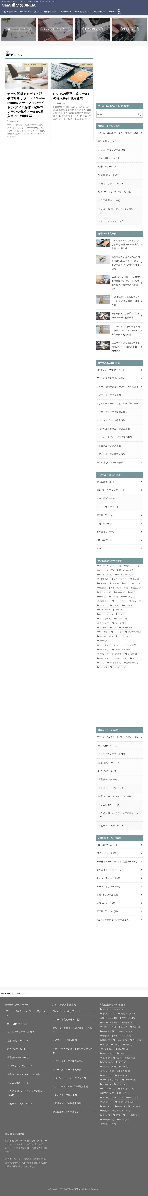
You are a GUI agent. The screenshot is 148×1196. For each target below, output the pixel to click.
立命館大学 (132, 663)
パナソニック (106, 570)
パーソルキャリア (132, 583)
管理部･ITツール (50, 12)
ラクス (136, 658)
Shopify (103, 632)
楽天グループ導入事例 (110, 446)
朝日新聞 (104, 601)
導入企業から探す (10, 12)
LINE (102, 597)
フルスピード (119, 667)
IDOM (128, 605)
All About (127, 628)
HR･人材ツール (100, 12)
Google (120, 592)
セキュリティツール (112, 183)
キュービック (106, 614)
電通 (102, 588)
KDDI (102, 583)
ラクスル (132, 654)
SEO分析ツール (110, 200)
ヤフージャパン (125, 575)
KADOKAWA (134, 632)
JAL (133, 592)
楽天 (135, 579)
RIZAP (119, 610)
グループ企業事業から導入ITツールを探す (118, 386)
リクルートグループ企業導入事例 (115, 437)
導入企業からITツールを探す (111, 462)
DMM (115, 583)
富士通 (103, 641)
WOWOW (104, 610)
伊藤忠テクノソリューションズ (113, 658)
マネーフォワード (119, 588)
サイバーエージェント (110, 566)
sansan (118, 632)
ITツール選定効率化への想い (111, 378)
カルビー (104, 650)
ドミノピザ (105, 619)
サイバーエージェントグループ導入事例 (119, 403)
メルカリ (136, 601)
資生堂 (118, 654)
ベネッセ (119, 623)
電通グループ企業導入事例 (112, 454)
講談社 (137, 588)
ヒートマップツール (112, 221)
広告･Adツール (65, 12)
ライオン (104, 623)
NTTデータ (124, 636)
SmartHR (128, 597)
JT (101, 663)
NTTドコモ (105, 575)
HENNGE (121, 619)
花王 (116, 605)
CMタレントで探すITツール (110, 370)
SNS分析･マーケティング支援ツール (118, 211)
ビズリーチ (132, 566)
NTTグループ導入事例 (110, 395)
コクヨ (103, 605)
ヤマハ (103, 667)
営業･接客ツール (109, 158)
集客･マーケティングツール (30, 12)
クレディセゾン (122, 650)
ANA (114, 597)
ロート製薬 (115, 663)
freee (121, 614)
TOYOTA (104, 654)
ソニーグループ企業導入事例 (113, 412)
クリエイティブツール (82, 12)
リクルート (105, 592)
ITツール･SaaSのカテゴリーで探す (117, 133)
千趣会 (103, 579)
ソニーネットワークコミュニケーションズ (117, 645)
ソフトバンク (120, 579)
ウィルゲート (106, 636)
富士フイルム (126, 570)
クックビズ (120, 601)
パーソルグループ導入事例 (112, 420)
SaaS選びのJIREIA (19, 5)
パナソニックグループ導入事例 (114, 429)
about (111, 12)
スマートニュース (107, 628)
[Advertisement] (119, 76)
